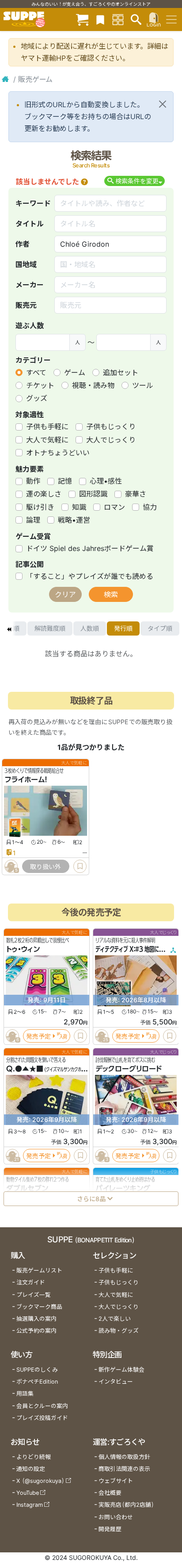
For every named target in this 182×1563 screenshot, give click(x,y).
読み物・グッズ (119, 1330)
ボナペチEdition (37, 1381)
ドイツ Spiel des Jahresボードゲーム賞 (90, 548)
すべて (36, 372)
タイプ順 (160, 628)
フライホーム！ (25, 779)
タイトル (29, 223)
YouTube (27, 1492)
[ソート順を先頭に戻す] (9, 628)
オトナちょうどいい (58, 452)
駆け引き (40, 507)
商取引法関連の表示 (124, 1469)
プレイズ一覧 (33, 1295)
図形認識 (93, 493)
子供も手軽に (47, 426)
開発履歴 (110, 1529)
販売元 (26, 305)
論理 (33, 520)
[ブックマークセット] (100, 19)
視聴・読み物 (93, 385)
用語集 (25, 1393)
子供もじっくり (111, 426)
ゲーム (74, 372)
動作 (33, 481)
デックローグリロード (128, 1068)
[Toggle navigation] (171, 19)
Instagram (29, 1504)
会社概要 (110, 1492)
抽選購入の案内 (36, 1318)
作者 (22, 244)
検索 (111, 594)
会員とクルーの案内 (42, 1406)
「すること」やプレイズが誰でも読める (89, 576)
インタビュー (116, 1381)
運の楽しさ (43, 493)
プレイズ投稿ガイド (42, 1418)
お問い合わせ (116, 1517)
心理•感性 (106, 481)
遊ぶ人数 (29, 325)
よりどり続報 (33, 1457)
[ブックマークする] (80, 866)
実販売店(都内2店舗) (126, 1504)
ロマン (114, 507)
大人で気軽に (47, 439)
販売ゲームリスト (39, 1270)
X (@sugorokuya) (40, 1481)
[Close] (162, 104)
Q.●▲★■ (24, 1068)
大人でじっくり (111, 439)
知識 (79, 507)
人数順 (89, 628)
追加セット (120, 372)
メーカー (29, 284)
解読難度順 (49, 628)
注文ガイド (30, 1282)
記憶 (65, 481)
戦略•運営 (74, 520)
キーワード (33, 203)
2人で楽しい (115, 1318)
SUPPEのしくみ (37, 1369)
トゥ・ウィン (23, 949)
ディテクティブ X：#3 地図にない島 (134, 949)
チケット (40, 385)
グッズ (36, 398)
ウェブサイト (116, 1481)
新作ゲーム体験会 (121, 1369)
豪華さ (135, 493)
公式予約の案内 (36, 1330)
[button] (84, 181)
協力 (150, 507)
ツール (142, 385)
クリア (65, 594)
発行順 (123, 628)
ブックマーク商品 (39, 1306)
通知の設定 (30, 1469)
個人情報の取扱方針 (124, 1457)
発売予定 (38, 1035)
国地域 (26, 264)
